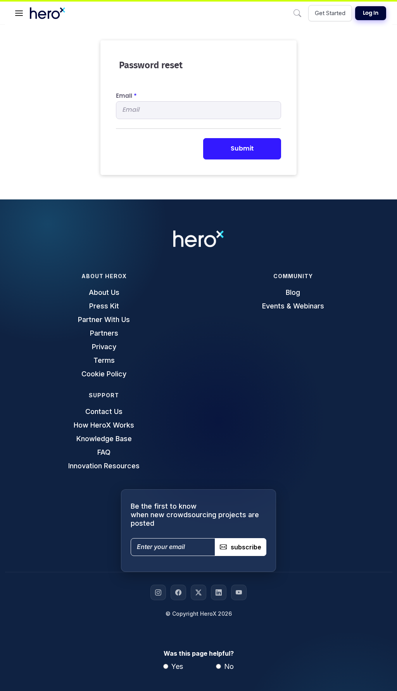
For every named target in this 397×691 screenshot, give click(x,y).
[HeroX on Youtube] (239, 592)
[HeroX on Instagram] (158, 592)
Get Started (330, 13)
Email (126, 96)
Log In (370, 13)
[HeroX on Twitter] (198, 592)
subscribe (246, 547)
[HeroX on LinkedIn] (218, 592)
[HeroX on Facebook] (178, 592)
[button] (19, 13)
